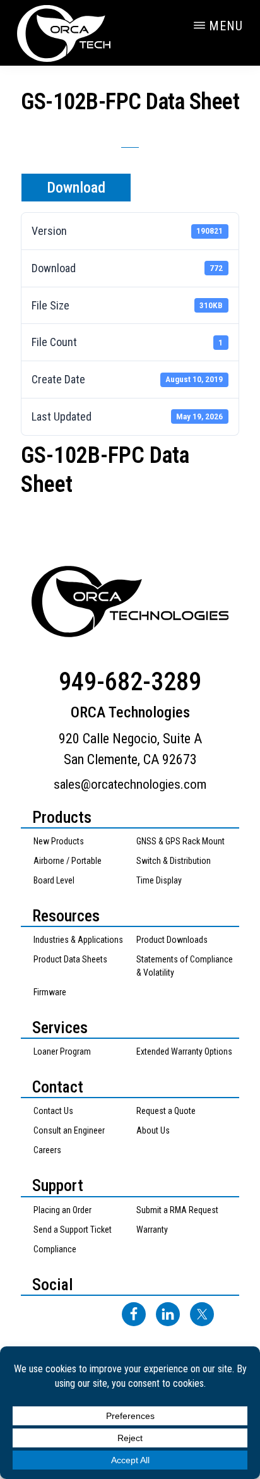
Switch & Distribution (173, 861)
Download (76, 187)
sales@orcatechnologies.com (130, 784)
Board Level (53, 880)
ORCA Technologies (79, 33)
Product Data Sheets (70, 959)
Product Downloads (172, 940)
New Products (58, 841)
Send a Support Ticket (72, 1230)
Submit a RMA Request (177, 1210)
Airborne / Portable (67, 861)
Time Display (159, 880)
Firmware (49, 992)
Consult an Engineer (69, 1130)
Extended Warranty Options (184, 1051)
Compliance (54, 1249)
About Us (153, 1130)
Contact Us (53, 1111)
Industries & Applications (78, 940)
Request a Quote (166, 1111)
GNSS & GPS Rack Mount (180, 841)
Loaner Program (62, 1051)
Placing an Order (62, 1210)
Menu (226, 25)
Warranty (152, 1230)
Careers (47, 1150)
